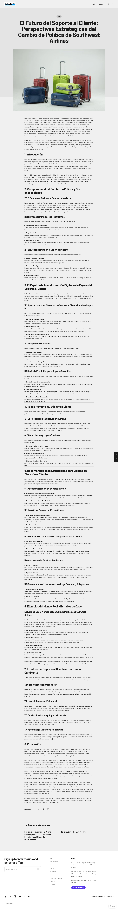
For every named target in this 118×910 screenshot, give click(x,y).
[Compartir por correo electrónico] (48, 809)
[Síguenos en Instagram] (15, 896)
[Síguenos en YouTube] (20, 896)
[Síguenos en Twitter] (10, 896)
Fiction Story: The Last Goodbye (73, 832)
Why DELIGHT (54, 861)
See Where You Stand (56, 878)
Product (52, 865)
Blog (51, 875)
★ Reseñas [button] (116, 457)
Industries (53, 871)
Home (51, 858)
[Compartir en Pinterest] (43, 809)
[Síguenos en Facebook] (5, 896)
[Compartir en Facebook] (34, 809)
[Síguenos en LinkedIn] (29, 896)
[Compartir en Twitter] (38, 809)
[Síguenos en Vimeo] (24, 896)
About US (52, 881)
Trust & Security (54, 885)
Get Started (53, 868)
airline (59, 16)
